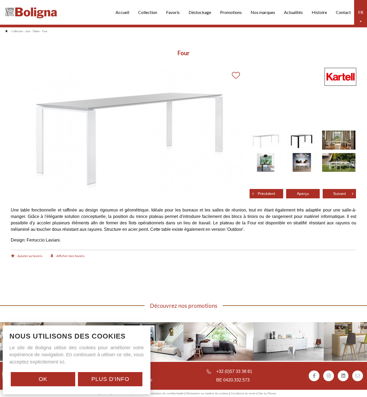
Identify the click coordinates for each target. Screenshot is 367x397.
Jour (27, 31)
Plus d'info (110, 379)
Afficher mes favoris (70, 256)
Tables (36, 31)
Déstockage (200, 12)
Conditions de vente (243, 393)
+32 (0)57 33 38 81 (234, 371)
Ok (43, 379)
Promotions (231, 12)
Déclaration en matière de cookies (207, 393)
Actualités (293, 12)
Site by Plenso (267, 393)
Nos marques (263, 12)
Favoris (173, 12)
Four (44, 31)
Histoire (319, 12)
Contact (343, 12)
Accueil (122, 12)
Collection (147, 12)
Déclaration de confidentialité (166, 393)
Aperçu (303, 194)
